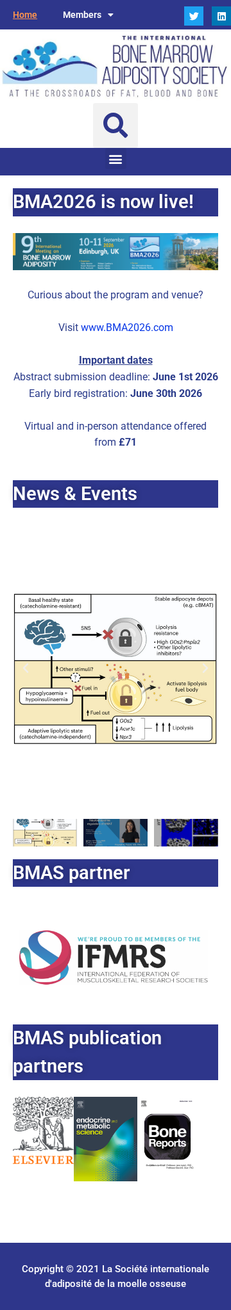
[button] (115, 125)
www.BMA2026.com (127, 327)
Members (82, 15)
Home (25, 15)
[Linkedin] (221, 16)
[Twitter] (193, 16)
